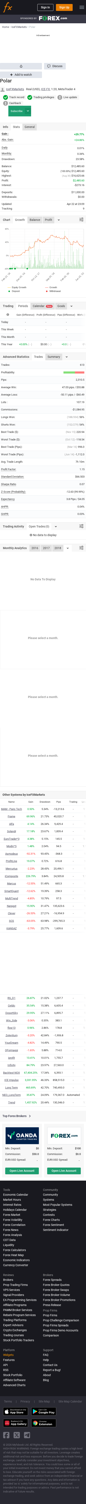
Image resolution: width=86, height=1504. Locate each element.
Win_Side (11, 1020)
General (30, 127)
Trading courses (13, 1335)
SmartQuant (11, 891)
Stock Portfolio (12, 1375)
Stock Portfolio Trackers (18, 1340)
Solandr (11, 831)
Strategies (49, 1209)
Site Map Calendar (70, 1401)
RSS (5, 1370)
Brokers (8, 1279)
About (47, 1375)
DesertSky (11, 1012)
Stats (16, 127)
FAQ (45, 1355)
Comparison (51, 1335)
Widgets (8, 1355)
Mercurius (12, 868)
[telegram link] (27, 1435)
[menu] (82, 7)
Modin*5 (11, 846)
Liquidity (8, 1245)
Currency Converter (15, 1265)
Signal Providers (13, 1295)
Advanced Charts (14, 1385)
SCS (11, 920)
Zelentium (12, 1035)
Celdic (11, 1005)
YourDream (11, 1042)
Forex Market (11, 1214)
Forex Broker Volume (56, 1295)
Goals (61, 306)
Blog (46, 1380)
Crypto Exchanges (15, 1330)
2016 (35, 548)
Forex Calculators (14, 1250)
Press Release (52, 1305)
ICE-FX (45, 89)
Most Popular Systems (57, 1204)
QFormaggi (11, 1050)
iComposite (11, 876)
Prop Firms (50, 1315)
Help (46, 1360)
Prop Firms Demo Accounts (60, 1330)
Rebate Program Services (19, 1315)
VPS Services (11, 1290)
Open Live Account (22, 1170)
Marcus (11, 883)
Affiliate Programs (15, 1305)
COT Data (9, 1240)
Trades (38, 356)
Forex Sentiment (53, 1225)
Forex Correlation (14, 1225)
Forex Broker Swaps (56, 1290)
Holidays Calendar (15, 1209)
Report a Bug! (52, 1370)
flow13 (11, 1027)
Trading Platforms (15, 1320)
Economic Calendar (15, 1194)
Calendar (42, 306)
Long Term (11, 1087)
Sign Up (64, 7)
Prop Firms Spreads (55, 1325)
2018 (57, 548)
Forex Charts (51, 1219)
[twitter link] (17, 1435)
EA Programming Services (20, 1300)
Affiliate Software (14, 1380)
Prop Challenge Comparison (61, 1320)
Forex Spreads (52, 1279)
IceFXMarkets (15, 89)
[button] (55, 66)
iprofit (11, 1057)
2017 (46, 548)
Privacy (25, 1401)
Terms (8, 1401)
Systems (48, 1199)
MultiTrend (11, 898)
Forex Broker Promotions (59, 1300)
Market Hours (12, 1199)
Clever (11, 913)
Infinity (11, 1065)
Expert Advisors (13, 1325)
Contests (49, 1214)
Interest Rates (12, 1204)
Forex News (10, 1230)
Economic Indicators (16, 1260)
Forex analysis (12, 1235)
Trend (11, 1102)
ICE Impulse (11, 1080)
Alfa (11, 824)
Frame (11, 816)
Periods (23, 306)
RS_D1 (11, 998)
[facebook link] (6, 1435)
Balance (35, 219)
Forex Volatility (12, 1219)
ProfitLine (11, 861)
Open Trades (39, 526)
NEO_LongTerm (11, 1094)
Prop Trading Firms (15, 1285)
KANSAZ (11, 928)
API (5, 1365)
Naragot (11, 906)
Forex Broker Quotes (56, 1285)
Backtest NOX (11, 1072)
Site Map (44, 1401)
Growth (20, 219)
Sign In (45, 7)
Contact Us (50, 1365)
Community (50, 1194)
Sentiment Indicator (55, 1230)
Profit (48, 219)
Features (9, 1360)
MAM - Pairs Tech (11, 809)
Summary (54, 356)
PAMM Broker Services (17, 1310)
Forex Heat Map (13, 1255)
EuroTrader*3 (11, 838)
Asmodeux (11, 853)
